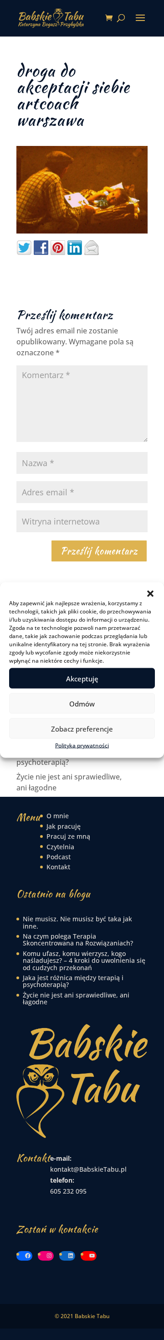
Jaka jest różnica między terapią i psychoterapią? (73, 981)
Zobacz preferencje (82, 728)
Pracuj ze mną (68, 836)
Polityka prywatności (82, 745)
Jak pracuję (63, 826)
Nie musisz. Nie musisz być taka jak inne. (77, 922)
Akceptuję (82, 678)
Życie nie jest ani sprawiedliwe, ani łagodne (76, 998)
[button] (150, 593)
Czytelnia (60, 846)
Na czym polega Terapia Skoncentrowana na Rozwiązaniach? (78, 939)
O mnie (57, 815)
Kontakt (58, 866)
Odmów (82, 703)
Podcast (58, 856)
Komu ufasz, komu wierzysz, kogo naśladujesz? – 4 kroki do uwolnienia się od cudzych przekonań (84, 960)
